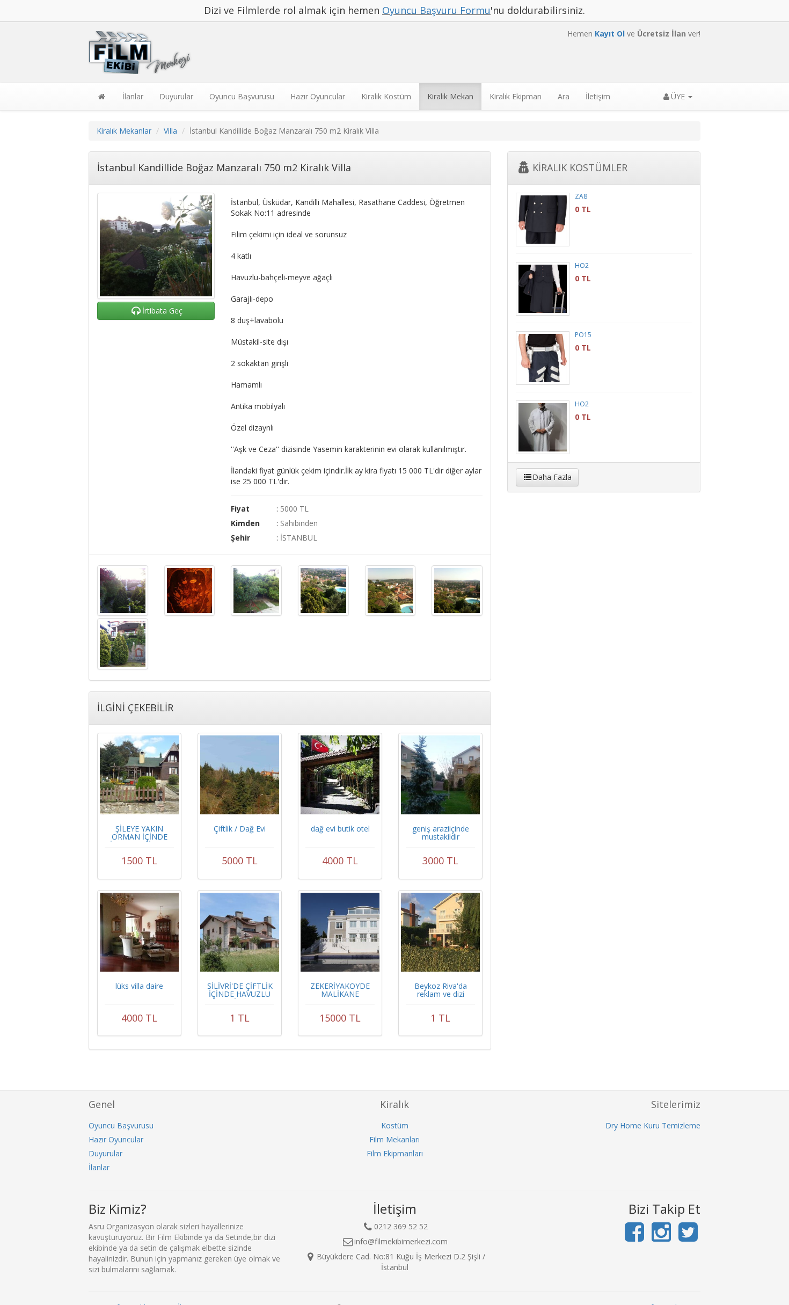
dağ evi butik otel (340, 828)
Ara (563, 96)
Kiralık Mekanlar (124, 131)
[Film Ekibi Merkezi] (290, 52)
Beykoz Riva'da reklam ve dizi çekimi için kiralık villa (440, 998)
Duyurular (176, 96)
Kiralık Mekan (450, 96)
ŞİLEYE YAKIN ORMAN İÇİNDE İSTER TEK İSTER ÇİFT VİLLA (139, 840)
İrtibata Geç (162, 310)
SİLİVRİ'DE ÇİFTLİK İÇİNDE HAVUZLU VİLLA (240, 994)
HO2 (582, 265)
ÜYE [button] (679, 96)
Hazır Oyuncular (317, 96)
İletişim (598, 96)
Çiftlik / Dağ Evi (240, 828)
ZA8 (581, 196)
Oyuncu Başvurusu (241, 96)
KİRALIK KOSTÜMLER (579, 167)
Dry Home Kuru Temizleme (652, 1125)
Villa (170, 131)
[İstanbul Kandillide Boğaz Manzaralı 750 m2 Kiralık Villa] (156, 246)
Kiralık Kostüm (386, 96)
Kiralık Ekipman (516, 96)
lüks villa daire (139, 986)
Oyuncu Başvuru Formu (436, 10)
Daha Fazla (552, 477)
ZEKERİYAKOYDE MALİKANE (340, 990)
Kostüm (394, 1125)
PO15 (583, 334)
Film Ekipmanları (395, 1153)
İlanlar (132, 96)
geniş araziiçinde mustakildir (440, 832)
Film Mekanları (394, 1139)
